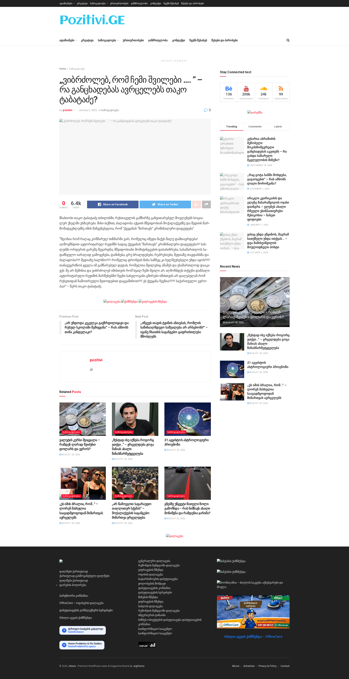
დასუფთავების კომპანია (154, 588)
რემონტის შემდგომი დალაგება (159, 565)
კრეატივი (82, 3)
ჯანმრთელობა (139, 3)
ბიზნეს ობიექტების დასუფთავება (159, 619)
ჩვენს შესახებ (171, 3)
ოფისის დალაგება (150, 574)
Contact (285, 665)
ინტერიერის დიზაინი (152, 615)
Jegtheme (138, 666)
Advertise (248, 665)
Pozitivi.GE (92, 21)
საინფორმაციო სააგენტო (155, 628)
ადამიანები (65, 3)
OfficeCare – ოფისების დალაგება (81, 603)
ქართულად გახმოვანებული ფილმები (84, 575)
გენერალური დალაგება (154, 560)
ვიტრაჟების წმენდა (150, 569)
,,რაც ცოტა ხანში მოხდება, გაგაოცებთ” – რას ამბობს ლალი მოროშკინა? (267, 179)
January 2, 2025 (88, 110)
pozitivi (67, 110)
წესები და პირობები (192, 3)
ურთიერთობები (119, 3)
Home (62, 68)
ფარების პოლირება (72, 585)
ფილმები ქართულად (73, 571)
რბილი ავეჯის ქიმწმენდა (75, 617)
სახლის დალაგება (150, 606)
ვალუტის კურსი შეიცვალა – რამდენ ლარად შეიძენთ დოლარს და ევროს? (79, 444)
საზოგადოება (98, 3)
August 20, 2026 (70, 454)
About (235, 665)
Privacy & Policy (267, 665)
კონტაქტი (155, 3)
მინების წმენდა (148, 597)
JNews (72, 666)
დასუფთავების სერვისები (155, 592)
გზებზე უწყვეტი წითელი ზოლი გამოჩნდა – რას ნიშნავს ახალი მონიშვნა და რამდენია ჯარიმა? (187, 508)
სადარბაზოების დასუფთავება (158, 578)
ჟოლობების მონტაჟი (152, 583)
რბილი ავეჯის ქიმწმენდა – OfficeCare (253, 637)
